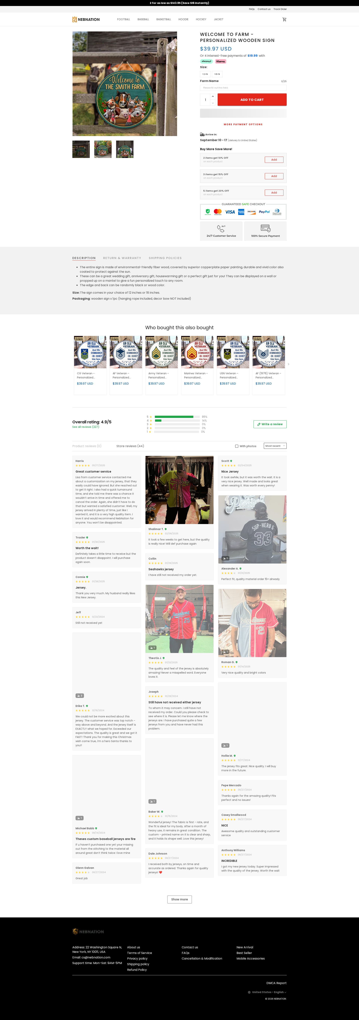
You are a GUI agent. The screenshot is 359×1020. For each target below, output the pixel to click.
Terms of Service (139, 953)
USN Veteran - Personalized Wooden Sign (229, 376)
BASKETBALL (164, 19)
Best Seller (244, 953)
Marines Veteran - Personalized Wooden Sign (196, 376)
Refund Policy (137, 970)
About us (133, 947)
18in (217, 74)
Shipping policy (138, 964)
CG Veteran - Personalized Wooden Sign (86, 376)
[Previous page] (75, 84)
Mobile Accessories (251, 958)
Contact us (264, 9)
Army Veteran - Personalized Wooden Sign (158, 376)
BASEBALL (143, 19)
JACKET (218, 19)
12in (205, 74)
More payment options (243, 124)
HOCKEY (201, 19)
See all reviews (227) (85, 427)
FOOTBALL (123, 19)
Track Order (280, 9)
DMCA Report (276, 983)
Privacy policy (137, 958)
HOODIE (183, 19)
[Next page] (174, 84)
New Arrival (245, 947)
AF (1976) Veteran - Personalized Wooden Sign (268, 376)
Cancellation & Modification (202, 958)
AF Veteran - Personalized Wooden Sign (121, 376)
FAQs (252, 9)
